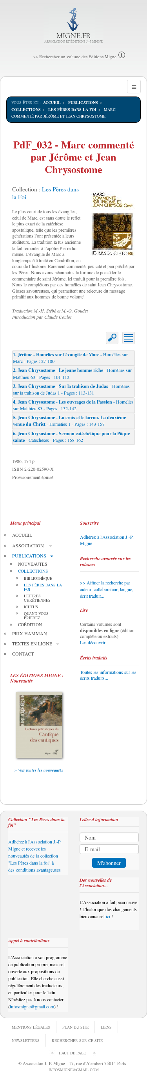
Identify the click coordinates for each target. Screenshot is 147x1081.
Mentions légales (31, 1027)
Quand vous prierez (36, 615)
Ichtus (31, 606)
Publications (83, 102)
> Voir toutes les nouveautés (39, 770)
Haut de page (72, 1053)
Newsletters (26, 1040)
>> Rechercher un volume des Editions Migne (74, 56)
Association (28, 545)
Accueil (52, 102)
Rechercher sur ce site (77, 1040)
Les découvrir (92, 642)
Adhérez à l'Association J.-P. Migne (107, 540)
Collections (26, 109)
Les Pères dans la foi (72, 109)
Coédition (30, 624)
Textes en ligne (32, 643)
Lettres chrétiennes (37, 598)
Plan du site (75, 1027)
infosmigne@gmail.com (32, 1006)
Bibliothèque (38, 578)
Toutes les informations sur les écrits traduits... (108, 675)
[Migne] (73, 25)
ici (108, 916)
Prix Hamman (29, 633)
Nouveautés (32, 564)
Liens (106, 1027)
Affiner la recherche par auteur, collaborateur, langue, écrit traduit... (106, 589)
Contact (23, 653)
